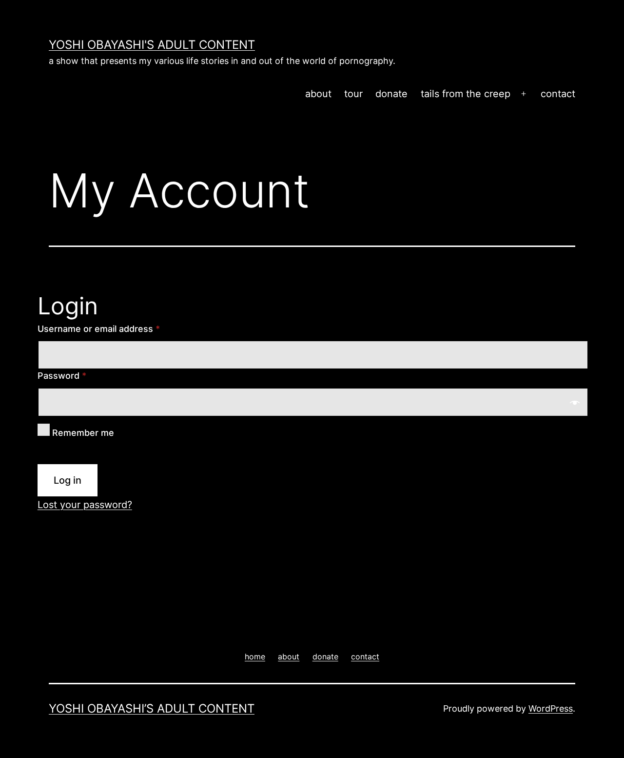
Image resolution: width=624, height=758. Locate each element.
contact (558, 94)
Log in (67, 480)
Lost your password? (85, 505)
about (318, 94)
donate (391, 94)
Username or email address (99, 329)
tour (353, 94)
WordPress (550, 708)
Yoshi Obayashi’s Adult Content (151, 708)
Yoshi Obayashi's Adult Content (152, 45)
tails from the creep (465, 94)
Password (62, 375)
